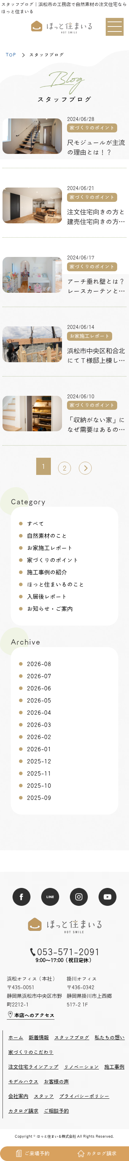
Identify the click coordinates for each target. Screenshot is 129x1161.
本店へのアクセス (34, 1015)
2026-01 (39, 749)
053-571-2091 (68, 951)
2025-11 (39, 773)
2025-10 (39, 785)
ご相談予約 (56, 1110)
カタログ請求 (23, 1110)
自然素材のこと (47, 536)
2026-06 (39, 688)
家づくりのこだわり (30, 1052)
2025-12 (39, 761)
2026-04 (39, 712)
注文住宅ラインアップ (33, 1066)
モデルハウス (23, 1081)
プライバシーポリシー (84, 1096)
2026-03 (39, 725)
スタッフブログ (71, 1037)
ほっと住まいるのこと (55, 584)
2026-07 (39, 676)
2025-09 (39, 798)
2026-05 (39, 700)
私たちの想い (110, 1037)
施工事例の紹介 (47, 572)
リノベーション (81, 1066)
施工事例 (114, 1066)
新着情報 (39, 1037)
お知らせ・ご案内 (50, 609)
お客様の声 (56, 1081)
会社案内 (18, 1096)
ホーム (15, 1037)
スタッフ (44, 1096)
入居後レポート (47, 596)
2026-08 (39, 664)
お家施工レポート (50, 548)
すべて (35, 523)
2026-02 (39, 737)
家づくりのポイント (52, 560)
